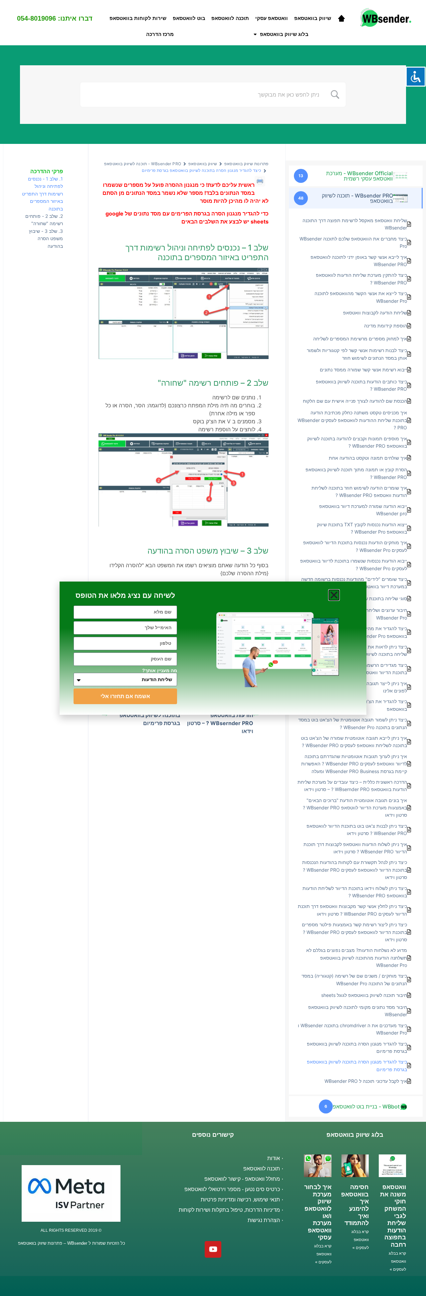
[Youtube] (213, 1249)
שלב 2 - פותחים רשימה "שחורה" (44, 219)
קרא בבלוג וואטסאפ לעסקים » (397, 1261)
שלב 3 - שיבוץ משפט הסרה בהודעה (46, 238)
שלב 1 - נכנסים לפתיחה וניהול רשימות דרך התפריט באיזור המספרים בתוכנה (42, 194)
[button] (334, 595)
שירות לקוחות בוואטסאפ (137, 18)
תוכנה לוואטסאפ (230, 18)
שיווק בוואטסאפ (312, 18)
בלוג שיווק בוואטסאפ (284, 34)
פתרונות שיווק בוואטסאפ (246, 163)
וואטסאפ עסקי (271, 18)
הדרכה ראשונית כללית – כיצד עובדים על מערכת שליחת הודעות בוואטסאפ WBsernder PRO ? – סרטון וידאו (218, 715)
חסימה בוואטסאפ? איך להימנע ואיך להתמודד (353, 1205)
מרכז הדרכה (160, 34)
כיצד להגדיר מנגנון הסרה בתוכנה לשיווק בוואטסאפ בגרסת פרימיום (149, 715)
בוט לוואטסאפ (189, 18)
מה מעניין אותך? (159, 670)
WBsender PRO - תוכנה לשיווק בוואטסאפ (142, 163)
